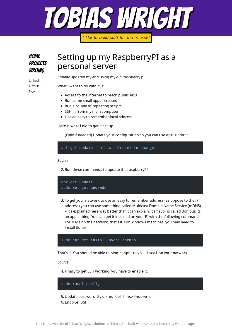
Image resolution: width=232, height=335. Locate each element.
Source (63, 160)
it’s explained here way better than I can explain (108, 211)
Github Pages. (185, 323)
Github (34, 86)
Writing (36, 70)
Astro (148, 323)
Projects (38, 63)
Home (34, 56)
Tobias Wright (116, 18)
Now (32, 91)
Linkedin (35, 81)
